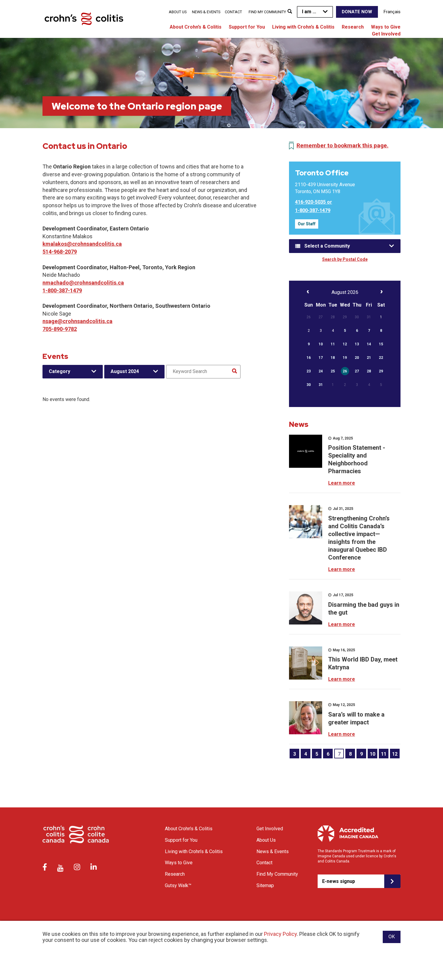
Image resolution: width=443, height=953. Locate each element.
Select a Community (327, 246)
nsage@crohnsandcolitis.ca (77, 321)
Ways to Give (386, 27)
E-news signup (338, 881)
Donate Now (357, 11)
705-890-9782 (59, 329)
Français (392, 11)
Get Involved (386, 34)
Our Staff (307, 223)
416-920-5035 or (313, 202)
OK (391, 936)
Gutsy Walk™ (178, 885)
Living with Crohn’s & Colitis (303, 27)
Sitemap (265, 885)
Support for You (247, 27)
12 (394, 754)
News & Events (206, 12)
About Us (178, 12)
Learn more (341, 483)
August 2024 (125, 371)
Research (353, 27)
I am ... (309, 11)
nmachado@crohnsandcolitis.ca (83, 282)
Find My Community (267, 12)
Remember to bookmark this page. (342, 145)
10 (372, 754)
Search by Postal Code (345, 259)
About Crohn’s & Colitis (196, 27)
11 (383, 754)
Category (59, 371)
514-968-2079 (59, 251)
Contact (233, 12)
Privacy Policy (280, 934)
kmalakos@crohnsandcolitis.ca (82, 244)
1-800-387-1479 (62, 290)
